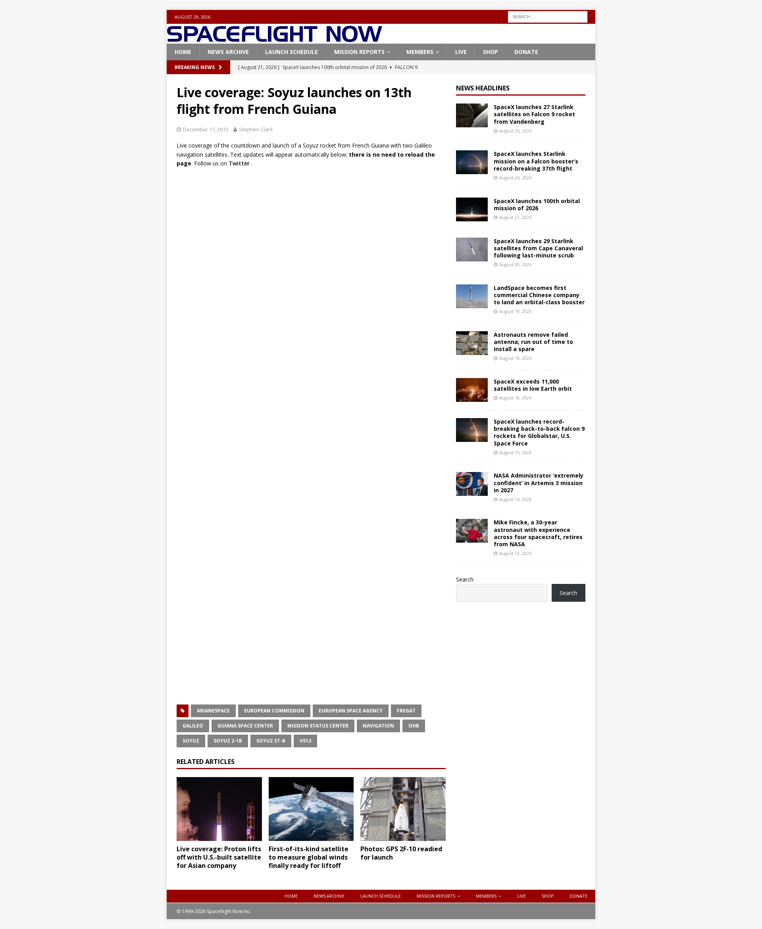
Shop (490, 52)
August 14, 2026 (515, 499)
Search (464, 579)
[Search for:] (547, 16)
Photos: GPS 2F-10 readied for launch (401, 853)
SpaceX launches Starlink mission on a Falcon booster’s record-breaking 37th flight (536, 161)
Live (461, 52)
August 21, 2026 (515, 217)
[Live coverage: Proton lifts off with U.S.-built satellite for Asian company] (219, 809)
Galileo (193, 725)
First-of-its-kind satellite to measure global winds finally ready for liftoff (308, 857)
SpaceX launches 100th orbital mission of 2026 (537, 204)
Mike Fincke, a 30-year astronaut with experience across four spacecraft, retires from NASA (538, 533)
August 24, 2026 (515, 177)
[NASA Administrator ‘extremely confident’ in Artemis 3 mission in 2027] (472, 484)
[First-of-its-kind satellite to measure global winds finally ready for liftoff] (311, 809)
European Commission (274, 710)
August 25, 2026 (515, 131)
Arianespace (213, 710)
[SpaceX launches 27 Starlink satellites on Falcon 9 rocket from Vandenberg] (472, 115)
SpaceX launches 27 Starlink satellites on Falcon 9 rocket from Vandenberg (534, 114)
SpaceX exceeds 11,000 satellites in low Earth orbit (533, 385)
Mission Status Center (317, 725)
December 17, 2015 (205, 129)
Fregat (406, 710)
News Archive (228, 52)
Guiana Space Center (245, 725)
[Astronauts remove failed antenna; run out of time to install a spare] (472, 343)
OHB (413, 725)
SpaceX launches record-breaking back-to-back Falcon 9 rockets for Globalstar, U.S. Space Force (539, 432)
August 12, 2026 (515, 553)
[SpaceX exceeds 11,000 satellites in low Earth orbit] (472, 390)
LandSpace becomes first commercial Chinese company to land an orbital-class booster (539, 295)
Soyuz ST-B (270, 740)
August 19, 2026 (515, 311)
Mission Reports (359, 52)
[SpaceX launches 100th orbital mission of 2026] (472, 209)
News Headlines (483, 88)
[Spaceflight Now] (274, 39)
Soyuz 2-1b (228, 740)
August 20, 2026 (515, 264)
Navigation (378, 725)
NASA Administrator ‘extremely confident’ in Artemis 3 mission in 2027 (538, 482)
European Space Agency (351, 710)
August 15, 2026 (515, 452)
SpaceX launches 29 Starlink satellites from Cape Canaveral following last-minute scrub (538, 248)
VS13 (305, 740)
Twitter (239, 163)
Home (183, 52)
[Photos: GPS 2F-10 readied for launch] (403, 809)
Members (419, 52)
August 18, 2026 (515, 358)
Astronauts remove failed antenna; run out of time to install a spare (533, 342)
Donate (526, 52)
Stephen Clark (256, 129)
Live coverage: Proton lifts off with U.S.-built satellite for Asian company (219, 857)
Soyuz (191, 740)
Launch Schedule (291, 52)
